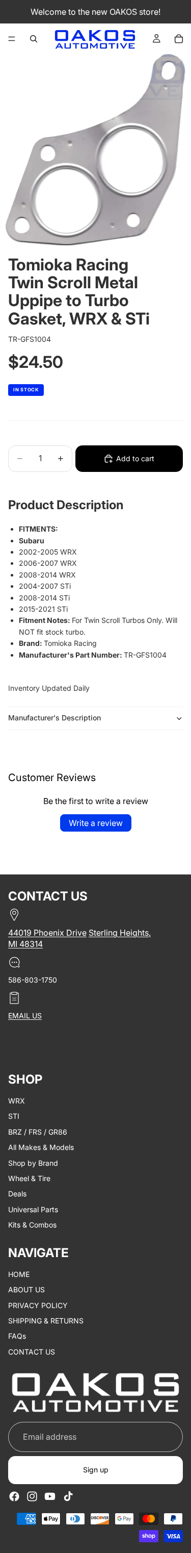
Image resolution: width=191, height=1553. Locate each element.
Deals (17, 1194)
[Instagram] (32, 1496)
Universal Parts (33, 1209)
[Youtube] (50, 1496)
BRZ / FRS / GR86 (37, 1132)
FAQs (17, 1336)
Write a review (96, 823)
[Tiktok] (68, 1496)
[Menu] (11, 39)
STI (13, 1116)
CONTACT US (31, 1351)
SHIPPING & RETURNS (46, 1320)
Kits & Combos (32, 1224)
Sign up (95, 1470)
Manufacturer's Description (54, 717)
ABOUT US (26, 1290)
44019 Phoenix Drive (47, 933)
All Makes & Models (41, 1147)
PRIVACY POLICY (38, 1305)
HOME (19, 1274)
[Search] (33, 39)
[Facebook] (14, 1496)
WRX (16, 1100)
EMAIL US (25, 1016)
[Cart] (179, 39)
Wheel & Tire (29, 1178)
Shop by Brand (33, 1163)
